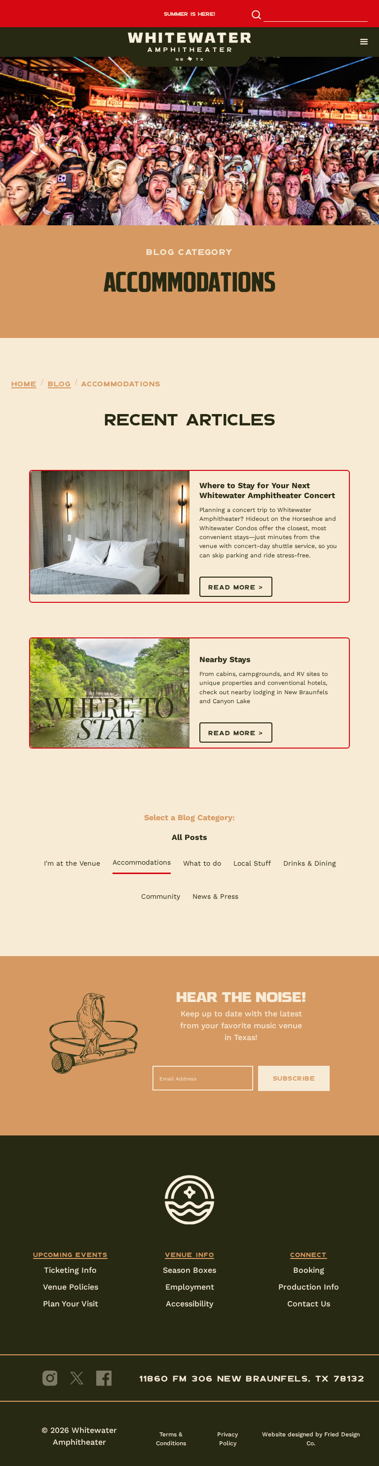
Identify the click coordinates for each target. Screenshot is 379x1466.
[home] (189, 47)
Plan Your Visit (70, 1303)
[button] (189, 42)
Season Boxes (189, 1270)
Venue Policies (70, 1287)
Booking (308, 1270)
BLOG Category (189, 251)
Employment (189, 1287)
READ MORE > (236, 587)
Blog (59, 383)
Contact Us (308, 1303)
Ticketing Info (70, 1270)
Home (24, 383)
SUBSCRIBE (294, 1078)
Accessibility (189, 1303)
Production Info (308, 1287)
